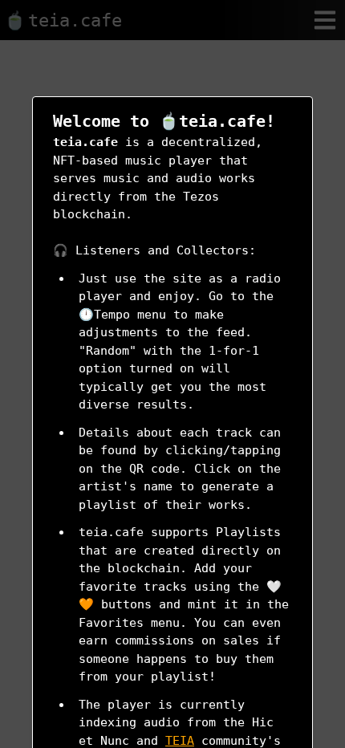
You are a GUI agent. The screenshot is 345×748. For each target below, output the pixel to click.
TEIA (179, 741)
